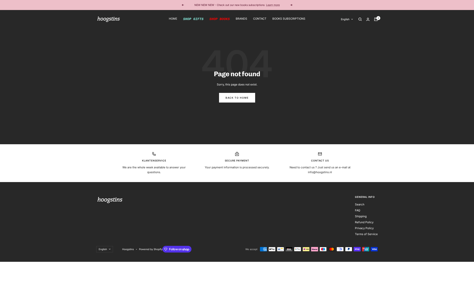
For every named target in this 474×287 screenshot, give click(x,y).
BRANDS (241, 18)
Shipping (361, 216)
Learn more (273, 4)
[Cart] (376, 19)
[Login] (368, 19)
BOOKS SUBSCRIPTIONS (288, 18)
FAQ (357, 210)
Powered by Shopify (150, 249)
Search (359, 204)
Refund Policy (364, 222)
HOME (173, 18)
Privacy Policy (364, 228)
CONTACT (259, 18)
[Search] (360, 19)
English (345, 19)
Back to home (237, 97)
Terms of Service (366, 234)
